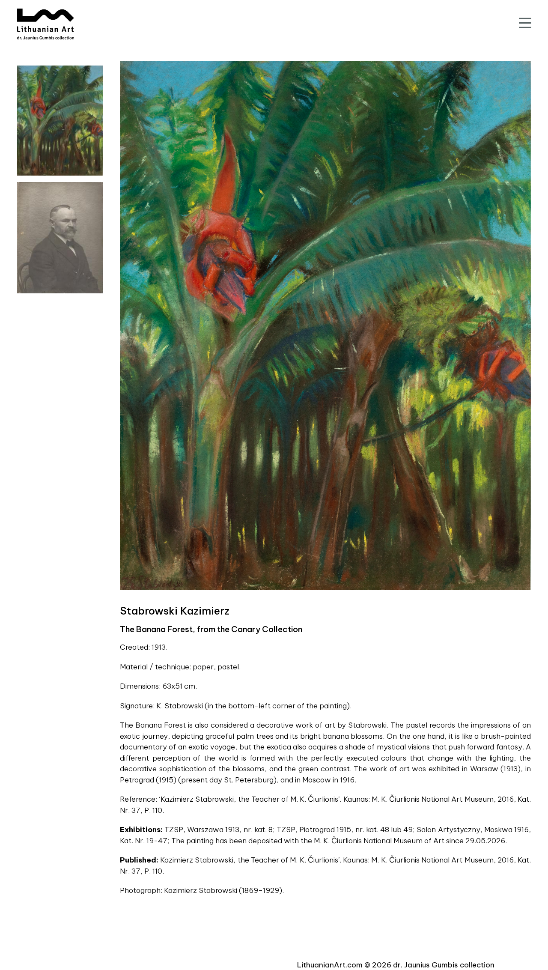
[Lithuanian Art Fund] (45, 24)
